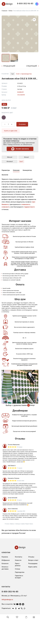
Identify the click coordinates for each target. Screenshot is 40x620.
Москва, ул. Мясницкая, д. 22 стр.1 (14, 596)
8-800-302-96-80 (25, 3)
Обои (10, 10)
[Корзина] (26, 617)
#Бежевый (10, 161)
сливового (6, 207)
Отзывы (31, 557)
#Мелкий (9, 157)
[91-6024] (4, 117)
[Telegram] (19, 608)
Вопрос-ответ (33, 560)
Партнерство (19, 572)
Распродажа (32, 563)
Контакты (18, 557)
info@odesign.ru (7, 599)
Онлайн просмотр (22, 149)
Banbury (20, 92)
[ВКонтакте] (13, 608)
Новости (18, 560)
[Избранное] (17, 617)
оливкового (25, 204)
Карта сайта (32, 567)
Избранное (6, 560)
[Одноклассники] (16, 608)
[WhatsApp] (24, 608)
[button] (30, 401)
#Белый (26, 157)
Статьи (17, 569)
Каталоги (5, 563)
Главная (4, 10)
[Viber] (21, 608)
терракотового (29, 207)
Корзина (5, 557)
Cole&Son (21, 95)
